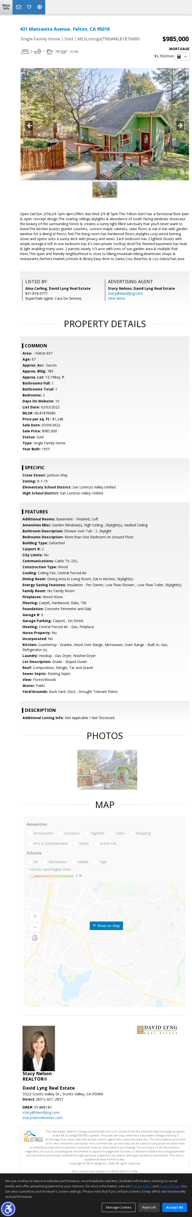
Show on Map (108, 925)
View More (116, 298)
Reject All (149, 1207)
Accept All (174, 1207)
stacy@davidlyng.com (125, 293)
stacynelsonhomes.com (42, 1117)
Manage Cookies (119, 1207)
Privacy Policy (141, 1186)
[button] (8, 1209)
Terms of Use (169, 1186)
